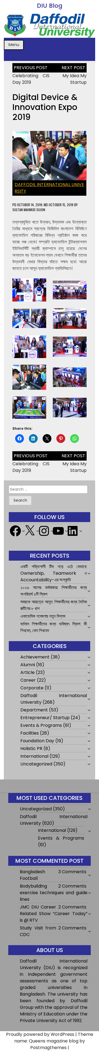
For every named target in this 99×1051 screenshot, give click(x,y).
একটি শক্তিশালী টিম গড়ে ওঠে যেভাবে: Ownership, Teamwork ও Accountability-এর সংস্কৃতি (53, 573)
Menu (14, 44)
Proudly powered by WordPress (40, 1034)
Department (34, 710)
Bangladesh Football (32, 875)
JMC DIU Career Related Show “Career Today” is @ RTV (53, 913)
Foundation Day (37, 741)
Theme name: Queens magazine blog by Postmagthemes (53, 1041)
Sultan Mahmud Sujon (28, 209)
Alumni (27, 665)
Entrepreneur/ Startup (45, 717)
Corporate (31, 688)
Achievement (35, 657)
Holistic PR (31, 748)
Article (27, 672)
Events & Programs (41, 725)
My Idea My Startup (74, 78)
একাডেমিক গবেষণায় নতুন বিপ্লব (42, 616)
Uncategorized (36, 764)
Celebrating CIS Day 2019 (31, 78)
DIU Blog (49, 5)
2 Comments (72, 886)
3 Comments (72, 872)
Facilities (29, 733)
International (34, 756)
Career (28, 680)
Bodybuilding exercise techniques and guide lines (53, 892)
